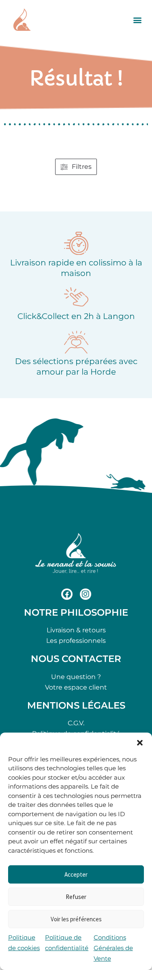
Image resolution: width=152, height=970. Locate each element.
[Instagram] (85, 594)
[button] (140, 743)
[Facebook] (67, 594)
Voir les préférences (76, 919)
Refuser (76, 897)
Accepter (76, 874)
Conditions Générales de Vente (113, 947)
